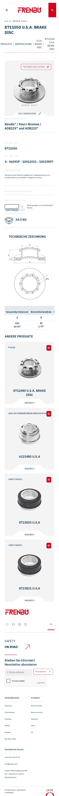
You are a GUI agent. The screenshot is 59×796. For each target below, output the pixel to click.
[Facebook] (13, 624)
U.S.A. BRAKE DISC (38, 44)
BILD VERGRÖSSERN (27, 113)
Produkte (6, 44)
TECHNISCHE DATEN (34, 67)
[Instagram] (7, 624)
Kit (32, 732)
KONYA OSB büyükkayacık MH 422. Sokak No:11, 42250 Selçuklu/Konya (16, 774)
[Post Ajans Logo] (49, 792)
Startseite (8, 706)
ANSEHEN (29, 403)
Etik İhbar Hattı (10, 739)
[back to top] (51, 624)
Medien (7, 726)
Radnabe (34, 719)
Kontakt (7, 732)
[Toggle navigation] (7, 10)
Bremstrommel (36, 712)
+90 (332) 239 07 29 (12, 757)
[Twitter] (19, 624)
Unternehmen (10, 712)
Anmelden (41, 671)
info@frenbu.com (11, 764)
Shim (33, 726)
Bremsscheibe (23, 44)
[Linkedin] (25, 624)
